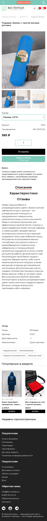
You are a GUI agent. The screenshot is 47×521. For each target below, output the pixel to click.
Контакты (6, 502)
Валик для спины (34, 356)
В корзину (23, 152)
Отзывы (23, 199)
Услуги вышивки (10, 439)
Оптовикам (7, 442)
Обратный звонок (10, 498)
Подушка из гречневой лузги (14, 356)
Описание (23, 187)
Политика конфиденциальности (17, 456)
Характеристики (24, 193)
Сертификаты (8, 449)
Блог (4, 480)
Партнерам (7, 445)
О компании (7, 467)
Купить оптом (23, 2)
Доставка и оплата (11, 470)
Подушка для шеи (10, 350)
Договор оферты (10, 452)
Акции (5, 477)
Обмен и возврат (10, 474)
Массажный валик (27, 350)
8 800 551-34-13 (9, 495)
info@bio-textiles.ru (11, 492)
